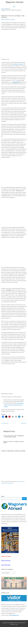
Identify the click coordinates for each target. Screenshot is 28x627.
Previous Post (4, 423)
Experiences (7, 19)
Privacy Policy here (14, 615)
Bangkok (3, 19)
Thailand (13, 19)
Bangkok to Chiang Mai (18, 64)
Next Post (24, 423)
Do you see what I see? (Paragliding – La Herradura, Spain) (14, 436)
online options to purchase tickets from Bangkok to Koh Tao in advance (14, 405)
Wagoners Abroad (14, 2)
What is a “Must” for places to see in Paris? (14, 442)
